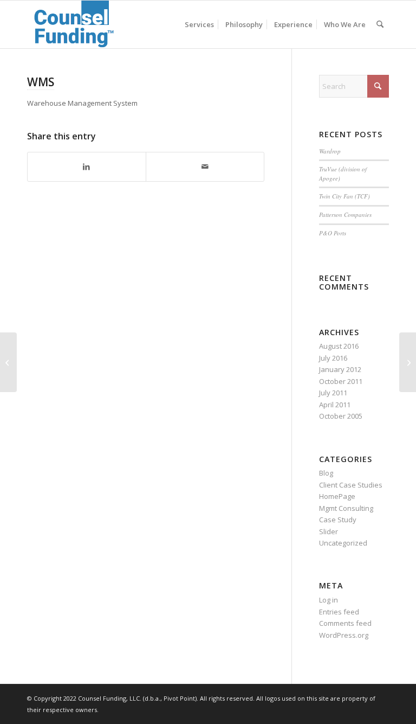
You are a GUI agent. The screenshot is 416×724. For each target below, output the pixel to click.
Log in (328, 600)
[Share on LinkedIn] (87, 166)
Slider (328, 531)
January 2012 (340, 369)
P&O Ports (332, 233)
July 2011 (333, 393)
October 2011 (340, 381)
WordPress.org (343, 635)
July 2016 (333, 358)
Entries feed (339, 612)
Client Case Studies (350, 485)
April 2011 (334, 404)
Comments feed (345, 623)
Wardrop (330, 151)
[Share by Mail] (205, 166)
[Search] (380, 24)
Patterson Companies (345, 214)
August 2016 (339, 346)
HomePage (337, 496)
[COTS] (8, 362)
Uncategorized (343, 543)
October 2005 (340, 416)
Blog (326, 473)
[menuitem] (199, 24)
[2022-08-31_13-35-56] (74, 24)
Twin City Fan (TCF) (344, 196)
